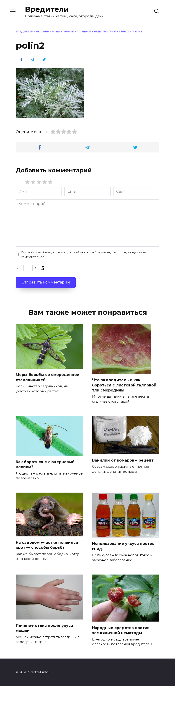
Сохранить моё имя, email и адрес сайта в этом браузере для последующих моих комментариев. (84, 254)
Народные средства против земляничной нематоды (120, 630)
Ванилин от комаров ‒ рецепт (123, 460)
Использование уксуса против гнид (123, 546)
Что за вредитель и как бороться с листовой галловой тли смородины (124, 385)
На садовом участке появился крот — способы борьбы (47, 545)
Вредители (47, 9)
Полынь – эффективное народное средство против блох (82, 31)
